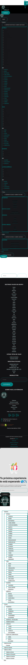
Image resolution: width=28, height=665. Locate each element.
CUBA (5, 173)
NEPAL (5, 118)
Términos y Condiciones (14, 442)
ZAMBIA (5, 62)
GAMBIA (5, 44)
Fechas (5, 604)
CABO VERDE (7, 35)
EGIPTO (5, 39)
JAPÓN (5, 113)
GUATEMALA (6, 176)
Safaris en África (7, 649)
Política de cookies (14, 444)
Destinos (6, 511)
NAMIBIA (6, 52)
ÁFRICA (4, 27)
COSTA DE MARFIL (8, 37)
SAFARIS (4, 240)
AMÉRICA (8, 591)
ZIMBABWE (6, 64)
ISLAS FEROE (7, 153)
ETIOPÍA (6, 40)
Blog (5, 660)
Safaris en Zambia (10, 658)
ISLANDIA (6, 151)
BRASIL (5, 169)
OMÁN (5, 119)
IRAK (5, 111)
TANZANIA (6, 57)
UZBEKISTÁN (7, 124)
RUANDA (6, 54)
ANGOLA (6, 30)
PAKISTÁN (6, 121)
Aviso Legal (14, 440)
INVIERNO (5, 197)
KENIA (5, 47)
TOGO (5, 59)
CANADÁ (6, 171)
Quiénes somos (7, 643)
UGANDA (6, 61)
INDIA (5, 109)
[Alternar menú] (4, 19)
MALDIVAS (6, 116)
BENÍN (5, 32)
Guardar (5, 494)
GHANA (5, 45)
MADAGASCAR (7, 49)
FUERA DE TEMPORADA (12, 634)
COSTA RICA (6, 174)
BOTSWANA (6, 34)
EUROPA (4, 148)
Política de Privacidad (14, 446)
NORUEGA (6, 154)
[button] (15, 68)
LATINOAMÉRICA (7, 167)
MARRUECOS (7, 50)
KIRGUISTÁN (6, 114)
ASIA (3, 107)
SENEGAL (6, 56)
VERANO (4, 215)
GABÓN (5, 42)
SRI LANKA (6, 123)
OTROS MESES (6, 224)
